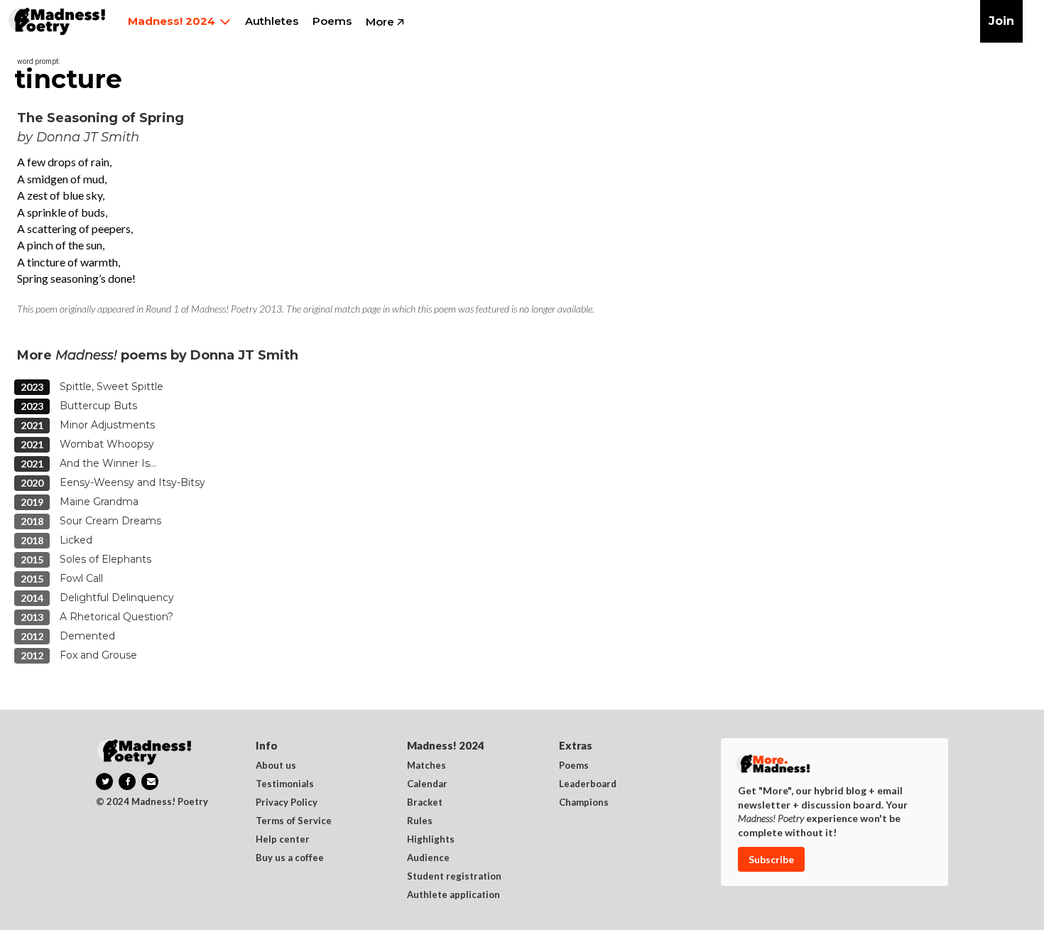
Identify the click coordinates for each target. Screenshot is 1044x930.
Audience (428, 858)
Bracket (424, 803)
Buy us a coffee (290, 858)
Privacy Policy (286, 803)
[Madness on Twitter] (104, 781)
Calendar (427, 784)
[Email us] (149, 781)
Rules (420, 821)
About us (276, 766)
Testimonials (285, 784)
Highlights (431, 840)
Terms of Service (294, 821)
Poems (574, 766)
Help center (283, 840)
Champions (584, 803)
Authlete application (453, 895)
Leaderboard (587, 784)
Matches (426, 766)
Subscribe (771, 859)
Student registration (454, 877)
